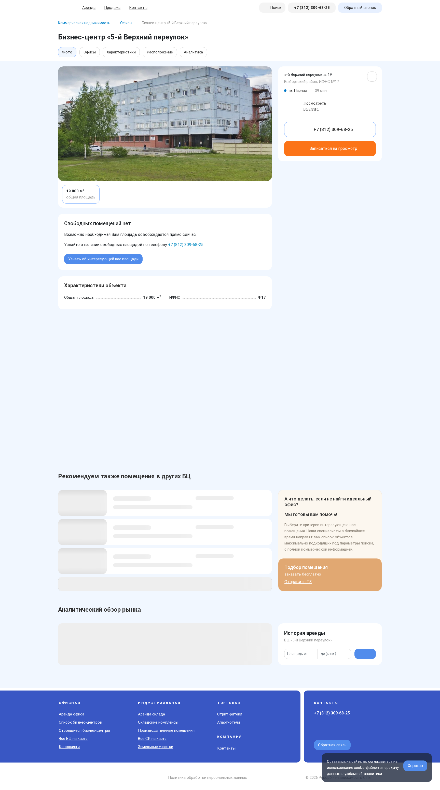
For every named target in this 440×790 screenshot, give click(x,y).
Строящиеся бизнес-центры (84, 730)
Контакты (138, 7)
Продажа (112, 7)
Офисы (90, 52)
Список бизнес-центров (80, 722)
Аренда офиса (71, 714)
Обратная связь (332, 745)
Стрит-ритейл (229, 714)
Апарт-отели (228, 722)
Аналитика (193, 52)
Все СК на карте (152, 738)
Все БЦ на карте (73, 738)
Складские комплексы (158, 722)
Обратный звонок (360, 7)
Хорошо (415, 765)
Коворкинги (69, 746)
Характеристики (121, 52)
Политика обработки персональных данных (207, 777)
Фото (67, 52)
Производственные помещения (166, 730)
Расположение (160, 52)
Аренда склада (151, 714)
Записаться (333, 148)
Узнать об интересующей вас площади (103, 259)
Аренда (88, 7)
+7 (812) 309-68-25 (185, 244)
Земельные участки (155, 746)
